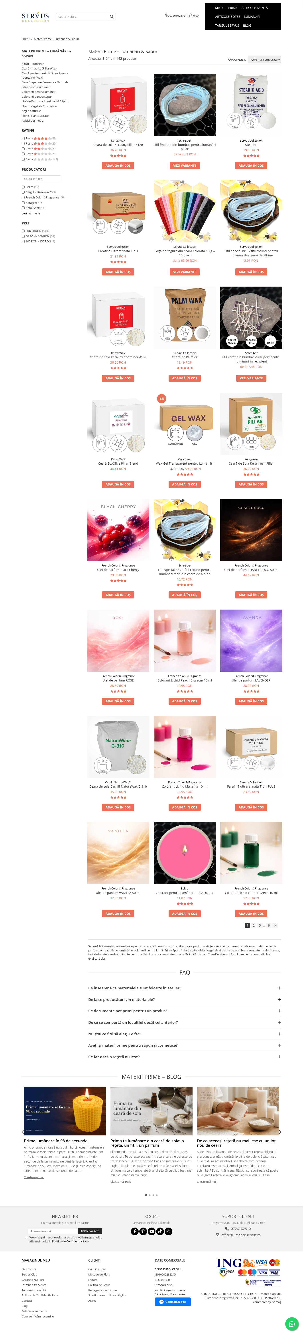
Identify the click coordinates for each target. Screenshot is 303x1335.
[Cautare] (112, 16)
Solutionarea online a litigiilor (107, 1295)
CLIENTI (94, 1260)
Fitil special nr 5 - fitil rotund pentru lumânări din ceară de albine (251, 253)
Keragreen (32, 203)
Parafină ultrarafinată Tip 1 (118, 251)
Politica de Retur (99, 1285)
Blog (247, 25)
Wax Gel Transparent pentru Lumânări (184, 463)
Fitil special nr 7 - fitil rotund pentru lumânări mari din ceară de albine (184, 572)
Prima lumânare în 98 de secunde (55, 1140)
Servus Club (29, 1274)
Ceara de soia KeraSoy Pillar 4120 (118, 145)
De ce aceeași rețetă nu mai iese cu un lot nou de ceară (236, 1143)
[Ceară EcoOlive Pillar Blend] (118, 424)
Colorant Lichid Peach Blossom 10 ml (184, 680)
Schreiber (185, 141)
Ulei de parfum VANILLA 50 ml (118, 893)
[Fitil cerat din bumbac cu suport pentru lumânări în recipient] (251, 318)
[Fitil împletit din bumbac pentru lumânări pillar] (185, 105)
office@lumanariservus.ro (240, 1235)
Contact (27, 1301)
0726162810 (240, 1228)
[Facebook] (135, 1231)
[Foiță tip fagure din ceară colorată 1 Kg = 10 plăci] (185, 211)
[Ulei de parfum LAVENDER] (251, 641)
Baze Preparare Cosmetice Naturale (45, 82)
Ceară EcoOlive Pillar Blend (118, 463)
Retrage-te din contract (103, 1290)
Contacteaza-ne (175, 1301)
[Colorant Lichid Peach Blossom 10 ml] (185, 641)
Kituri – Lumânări (33, 64)
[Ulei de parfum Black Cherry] (118, 530)
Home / (27, 39)
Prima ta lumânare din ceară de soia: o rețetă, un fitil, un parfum (147, 1143)
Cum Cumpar (97, 1269)
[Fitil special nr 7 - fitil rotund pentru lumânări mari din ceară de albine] (185, 530)
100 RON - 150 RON (38, 241)
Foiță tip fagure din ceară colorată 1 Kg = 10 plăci (185, 253)
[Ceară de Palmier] (185, 318)
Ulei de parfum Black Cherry (118, 570)
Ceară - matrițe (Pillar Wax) (39, 68)
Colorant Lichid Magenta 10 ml (184, 786)
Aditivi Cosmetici (32, 121)
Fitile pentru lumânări (36, 87)
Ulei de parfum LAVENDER (251, 680)
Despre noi (29, 1269)
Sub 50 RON (33, 231)
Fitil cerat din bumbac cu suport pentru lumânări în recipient (251, 359)
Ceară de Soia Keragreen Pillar (251, 463)
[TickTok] (160, 1231)
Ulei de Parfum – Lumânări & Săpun (45, 101)
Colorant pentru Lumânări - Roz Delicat (185, 893)
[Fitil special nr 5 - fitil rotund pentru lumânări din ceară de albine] (251, 211)
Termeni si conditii (34, 1290)
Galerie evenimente (34, 1311)
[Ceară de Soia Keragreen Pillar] (251, 424)
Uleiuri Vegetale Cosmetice (39, 106)
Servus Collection (251, 141)
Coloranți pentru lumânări (39, 92)
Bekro (29, 187)
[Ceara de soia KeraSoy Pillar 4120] (118, 105)
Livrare (92, 1280)
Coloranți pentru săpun (37, 97)
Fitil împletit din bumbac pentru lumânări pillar (185, 147)
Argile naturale (31, 111)
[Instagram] (168, 1231)
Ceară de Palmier (184, 357)
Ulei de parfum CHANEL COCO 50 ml (251, 570)
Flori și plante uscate (35, 116)
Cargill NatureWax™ (39, 192)
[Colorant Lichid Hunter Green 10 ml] (251, 853)
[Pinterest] (143, 1231)
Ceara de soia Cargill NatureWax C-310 (118, 786)
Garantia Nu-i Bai (33, 1280)
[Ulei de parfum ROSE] (118, 641)
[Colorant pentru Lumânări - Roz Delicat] (185, 853)
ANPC (92, 1301)
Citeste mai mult (34, 1177)
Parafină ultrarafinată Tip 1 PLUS (251, 786)
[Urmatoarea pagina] (275, 925)
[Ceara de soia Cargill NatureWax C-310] (118, 747)
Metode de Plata (99, 1274)
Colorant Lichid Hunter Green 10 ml (251, 893)
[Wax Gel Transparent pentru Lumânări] (185, 424)
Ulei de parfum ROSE (118, 680)
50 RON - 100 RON (37, 236)
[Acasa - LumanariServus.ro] (35, 16)
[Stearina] (251, 105)
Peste (30, 138)
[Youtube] (151, 1231)
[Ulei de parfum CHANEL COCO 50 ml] (251, 530)
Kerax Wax (33, 208)
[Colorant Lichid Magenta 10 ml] (185, 747)
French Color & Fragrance (42, 197)
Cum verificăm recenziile (38, 1316)
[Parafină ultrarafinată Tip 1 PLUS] (251, 747)
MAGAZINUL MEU (36, 1260)
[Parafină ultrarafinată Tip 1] (118, 211)
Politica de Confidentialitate (70, 1241)
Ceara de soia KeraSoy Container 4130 (118, 357)
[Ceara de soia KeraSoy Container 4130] (118, 318)
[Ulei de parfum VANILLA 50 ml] (118, 853)
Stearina (251, 145)
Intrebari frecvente (34, 1285)
